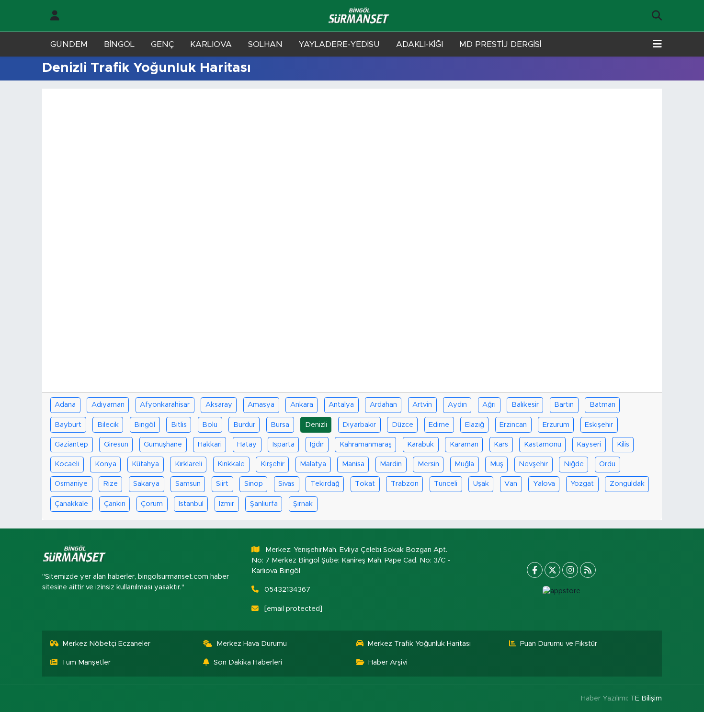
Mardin (391, 464)
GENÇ (162, 44)
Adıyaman (108, 404)
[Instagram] (570, 570)
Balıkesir (525, 404)
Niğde (574, 464)
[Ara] (657, 16)
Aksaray (218, 404)
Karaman (464, 444)
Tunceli (445, 483)
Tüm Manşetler (86, 662)
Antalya (341, 404)
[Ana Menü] (657, 44)
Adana (65, 404)
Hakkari (210, 444)
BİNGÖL (119, 44)
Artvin (422, 404)
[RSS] (588, 570)
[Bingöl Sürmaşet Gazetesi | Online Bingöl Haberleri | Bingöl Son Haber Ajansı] (360, 16)
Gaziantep (71, 444)
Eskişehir (599, 424)
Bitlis (179, 424)
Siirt (222, 483)
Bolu (209, 424)
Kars (501, 444)
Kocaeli (67, 464)
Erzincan (513, 424)
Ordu (607, 464)
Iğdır (317, 444)
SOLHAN (265, 44)
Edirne (439, 424)
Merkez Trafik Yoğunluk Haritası (419, 643)
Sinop (253, 483)
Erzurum (556, 424)
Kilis (623, 444)
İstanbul (191, 503)
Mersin (428, 464)
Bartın (564, 404)
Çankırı (114, 503)
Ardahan (383, 404)
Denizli (316, 424)
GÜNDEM (69, 44)
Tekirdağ (325, 483)
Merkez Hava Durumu (251, 643)
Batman (602, 404)
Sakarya (146, 483)
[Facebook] (535, 570)
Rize (110, 483)
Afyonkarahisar (165, 404)
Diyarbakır (359, 424)
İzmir (226, 503)
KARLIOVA (211, 44)
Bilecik (108, 424)
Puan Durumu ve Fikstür (558, 643)
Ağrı (489, 404)
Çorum (152, 503)
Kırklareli (188, 464)
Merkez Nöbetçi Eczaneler (106, 643)
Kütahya (145, 464)
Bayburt (68, 424)
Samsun (188, 483)
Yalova (544, 483)
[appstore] (561, 591)
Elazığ (474, 424)
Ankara (301, 404)
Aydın (457, 404)
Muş (496, 464)
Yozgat (582, 483)
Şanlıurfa (264, 503)
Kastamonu (542, 444)
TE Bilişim (646, 698)
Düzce (402, 424)
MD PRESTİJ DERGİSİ (500, 44)
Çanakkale (71, 503)
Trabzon (405, 483)
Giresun (116, 444)
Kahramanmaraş (366, 444)
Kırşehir (272, 464)
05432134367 (287, 589)
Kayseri (589, 444)
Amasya (261, 404)
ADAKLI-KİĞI (419, 44)
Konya (105, 464)
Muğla (464, 464)
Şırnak (303, 503)
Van (510, 483)
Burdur (244, 424)
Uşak (481, 483)
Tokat (365, 483)
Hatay (247, 444)
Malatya (313, 464)
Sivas (286, 483)
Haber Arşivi (388, 662)
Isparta (284, 444)
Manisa (353, 464)
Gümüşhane (163, 444)
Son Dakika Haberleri (248, 662)
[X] (552, 570)
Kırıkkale (231, 464)
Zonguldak (627, 483)
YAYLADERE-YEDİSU (339, 44)
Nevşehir (533, 464)
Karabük (420, 444)
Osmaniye (71, 483)
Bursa (280, 424)
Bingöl (144, 424)
